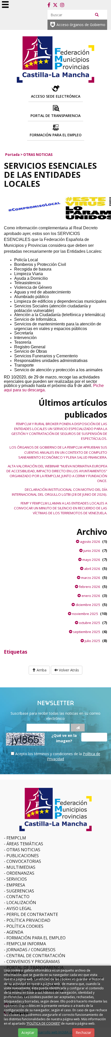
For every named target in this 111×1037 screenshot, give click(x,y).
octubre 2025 (89, 622)
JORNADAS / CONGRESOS (31, 949)
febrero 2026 (89, 586)
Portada (12, 154)
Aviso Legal (19, 908)
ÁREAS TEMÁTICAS (24, 844)
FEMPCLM (16, 838)
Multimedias (20, 867)
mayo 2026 (91, 559)
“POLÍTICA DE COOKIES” (43, 1023)
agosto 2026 (89, 541)
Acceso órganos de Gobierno (81, 24)
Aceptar (27, 1032)
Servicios (16, 879)
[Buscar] (96, 14)
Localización (21, 902)
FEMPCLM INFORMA (26, 944)
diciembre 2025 (87, 604)
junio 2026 (91, 550)
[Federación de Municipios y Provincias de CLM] (55, 58)
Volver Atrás (68, 670)
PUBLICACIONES (22, 855)
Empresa (15, 885)
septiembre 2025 (86, 631)
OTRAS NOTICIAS (38, 154)
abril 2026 (91, 568)
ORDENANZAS (20, 873)
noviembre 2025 (84, 613)
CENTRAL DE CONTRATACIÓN (35, 955)
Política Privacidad (28, 920)
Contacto (17, 896)
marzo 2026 (90, 577)
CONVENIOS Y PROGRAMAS (33, 961)
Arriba (41, 670)
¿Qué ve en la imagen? (64, 738)
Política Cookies (24, 926)
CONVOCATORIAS (23, 861)
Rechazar (83, 1032)
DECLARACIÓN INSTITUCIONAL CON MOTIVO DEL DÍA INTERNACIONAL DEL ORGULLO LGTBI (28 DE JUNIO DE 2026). (59, 492)
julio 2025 (92, 640)
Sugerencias (20, 891)
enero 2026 (90, 595)
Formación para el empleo (36, 938)
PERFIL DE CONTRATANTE (32, 914)
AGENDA (14, 932)
